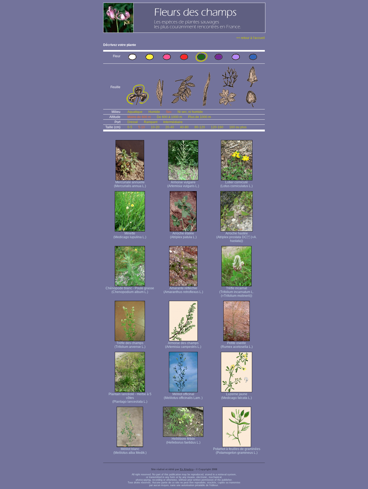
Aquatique (135, 112)
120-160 (217, 127)
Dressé (132, 122)
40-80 (184, 127)
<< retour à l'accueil (250, 38)
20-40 (169, 127)
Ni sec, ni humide (190, 112)
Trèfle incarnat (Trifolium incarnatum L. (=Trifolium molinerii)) (236, 292)
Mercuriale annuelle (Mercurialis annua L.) (130, 184)
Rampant (150, 122)
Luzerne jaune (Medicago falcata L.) (236, 396)
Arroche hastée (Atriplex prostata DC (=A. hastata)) (236, 237)
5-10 (141, 127)
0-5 (129, 127)
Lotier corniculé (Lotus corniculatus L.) (236, 184)
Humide (154, 112)
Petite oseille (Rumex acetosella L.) (237, 345)
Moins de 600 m (139, 117)
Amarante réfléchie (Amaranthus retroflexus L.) (183, 290)
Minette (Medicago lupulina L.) (129, 235)
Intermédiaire (173, 122)
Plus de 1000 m (199, 117)
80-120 (200, 127)
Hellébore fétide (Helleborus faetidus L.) (183, 440)
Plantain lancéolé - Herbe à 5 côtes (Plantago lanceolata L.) (130, 398)
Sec (169, 112)
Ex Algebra (186, 469)
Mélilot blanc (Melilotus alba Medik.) (130, 451)
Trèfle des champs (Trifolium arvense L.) (129, 345)
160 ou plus (238, 127)
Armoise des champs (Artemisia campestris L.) (183, 345)
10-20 (155, 127)
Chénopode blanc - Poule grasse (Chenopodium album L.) (130, 290)
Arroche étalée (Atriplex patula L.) (183, 235)
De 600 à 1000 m (169, 117)
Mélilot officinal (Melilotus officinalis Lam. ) (183, 396)
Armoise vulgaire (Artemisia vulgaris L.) (183, 184)
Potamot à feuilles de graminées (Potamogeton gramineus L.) (236, 451)
